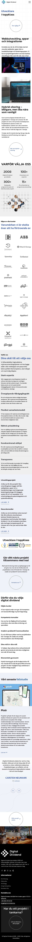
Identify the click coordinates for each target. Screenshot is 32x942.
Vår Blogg (4, 884)
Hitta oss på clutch (15, 819)
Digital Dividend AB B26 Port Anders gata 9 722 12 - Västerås (16, 897)
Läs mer (4, 502)
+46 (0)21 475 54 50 (6, 901)
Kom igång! (15, 26)
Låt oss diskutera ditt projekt (16, 923)
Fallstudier (4, 881)
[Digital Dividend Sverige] (9, 2)
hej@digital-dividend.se (8, 903)
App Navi (17, 781)
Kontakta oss (15, 582)
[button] (19, 791)
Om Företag (4, 879)
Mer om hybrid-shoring (15, 149)
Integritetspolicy (6, 886)
